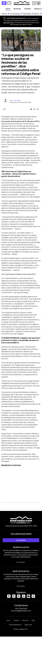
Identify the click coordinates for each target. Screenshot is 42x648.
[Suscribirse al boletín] (4, 3)
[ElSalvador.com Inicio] (22, 3)
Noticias (17, 9)
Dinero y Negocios (21, 629)
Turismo (27, 9)
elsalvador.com (8, 22)
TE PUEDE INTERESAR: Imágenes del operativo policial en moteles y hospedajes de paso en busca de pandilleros (20, 340)
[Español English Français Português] (38, 3)
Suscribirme (21, 540)
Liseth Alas (16, 100)
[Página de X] (13, 597)
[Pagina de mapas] (34, 3)
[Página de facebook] (9, 597)
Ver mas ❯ (20, 562)
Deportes (28, 625)
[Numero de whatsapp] (23, 597)
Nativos (36, 14)
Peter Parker (27, 14)
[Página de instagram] (18, 597)
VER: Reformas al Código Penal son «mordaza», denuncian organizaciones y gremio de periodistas (18, 173)
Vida (33, 620)
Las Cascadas (15, 14)
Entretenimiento (15, 625)
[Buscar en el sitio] (9, 3)
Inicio (8, 9)
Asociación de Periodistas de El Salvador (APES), (20, 121)
